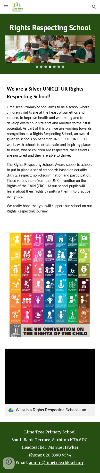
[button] (6, 6)
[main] (50, 27)
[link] (50, 382)
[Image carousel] (50, 51)
